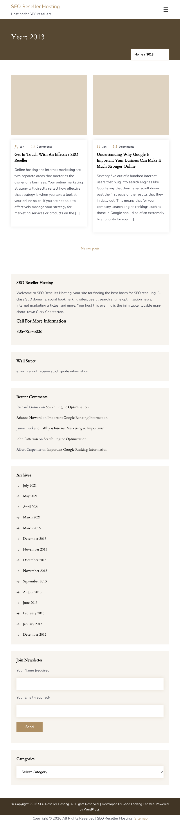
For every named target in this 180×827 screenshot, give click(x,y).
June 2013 (30, 602)
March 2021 (32, 517)
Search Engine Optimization (67, 407)
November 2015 (35, 549)
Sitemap (141, 818)
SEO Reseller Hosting (35, 6)
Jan (22, 146)
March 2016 (32, 528)
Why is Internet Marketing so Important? (73, 428)
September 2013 (35, 581)
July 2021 (30, 485)
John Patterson (27, 439)
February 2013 (33, 613)
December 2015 (34, 538)
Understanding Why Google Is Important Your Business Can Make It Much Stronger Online (129, 160)
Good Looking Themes (138, 804)
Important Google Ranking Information (77, 417)
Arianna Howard (29, 417)
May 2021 (30, 496)
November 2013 (35, 570)
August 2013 (32, 592)
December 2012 (34, 634)
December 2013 (34, 560)
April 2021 (31, 506)
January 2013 (32, 624)
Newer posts (90, 248)
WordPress (92, 809)
